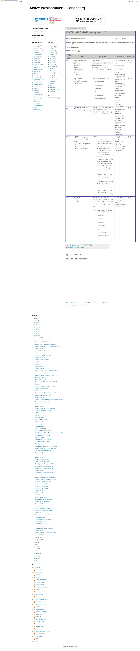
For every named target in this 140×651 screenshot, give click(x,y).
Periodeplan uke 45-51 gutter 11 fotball (45, 464)
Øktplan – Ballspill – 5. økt (42, 402)
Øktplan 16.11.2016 (40, 397)
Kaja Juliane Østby (40, 621)
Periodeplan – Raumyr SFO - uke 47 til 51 (46, 446)
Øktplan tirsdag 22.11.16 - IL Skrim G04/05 (46, 382)
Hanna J (52, 62)
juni (36, 542)
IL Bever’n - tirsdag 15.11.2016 (43, 410)
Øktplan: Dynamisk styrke (41, 353)
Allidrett (36, 45)
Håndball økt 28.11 (40, 366)
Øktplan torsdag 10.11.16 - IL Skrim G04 (45, 448)
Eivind (37, 589)
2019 (35, 329)
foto (35, 38)
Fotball (35, 58)
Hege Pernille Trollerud (42, 599)
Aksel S (52, 45)
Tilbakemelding (38, 31)
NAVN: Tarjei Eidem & (43, 424)
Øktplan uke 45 (39, 453)
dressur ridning (38, 105)
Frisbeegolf (37, 62)
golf (35, 107)
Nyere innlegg (69, 302)
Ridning (36, 88)
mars (36, 548)
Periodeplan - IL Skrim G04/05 (43, 439)
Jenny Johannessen (41, 609)
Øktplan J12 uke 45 (40, 504)
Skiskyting (36, 94)
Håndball (36, 69)
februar (37, 551)
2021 (35, 324)
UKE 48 (37, 362)
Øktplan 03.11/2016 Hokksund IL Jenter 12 (46, 532)
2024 (35, 318)
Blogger (76, 646)
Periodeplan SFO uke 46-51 (42, 435)
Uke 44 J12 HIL (39, 535)
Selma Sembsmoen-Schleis (43, 631)
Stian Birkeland (40, 634)
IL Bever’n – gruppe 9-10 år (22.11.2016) (45, 386)
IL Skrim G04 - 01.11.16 (41, 521)
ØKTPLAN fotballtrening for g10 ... (44, 450)
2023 (35, 320)
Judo (35, 73)
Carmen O (52, 50)
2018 (35, 331)
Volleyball (36, 101)
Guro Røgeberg (40, 594)
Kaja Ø (51, 77)
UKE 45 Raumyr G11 (40, 497)
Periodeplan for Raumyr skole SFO (44, 528)
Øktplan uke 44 (39, 457)
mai (36, 544)
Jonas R (52, 72)
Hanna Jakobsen (40, 597)
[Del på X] (87, 245)
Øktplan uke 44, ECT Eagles (42, 501)
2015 (35, 556)
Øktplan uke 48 (39, 348)
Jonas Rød (38, 616)
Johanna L (52, 70)
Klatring (36, 77)
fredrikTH (72, 247)
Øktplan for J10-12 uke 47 (42, 388)
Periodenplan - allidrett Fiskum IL (43, 499)
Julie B (51, 76)
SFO (35, 90)
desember (38, 338)
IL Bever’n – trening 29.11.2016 (43, 355)
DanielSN (52, 56)
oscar (37, 641)
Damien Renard (40, 584)
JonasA (52, 74)
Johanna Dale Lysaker (41, 611)
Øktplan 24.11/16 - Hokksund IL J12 (44, 375)
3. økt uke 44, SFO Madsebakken (43, 510)
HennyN (52, 64)
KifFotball (77, 247)
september (38, 540)
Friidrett (36, 60)
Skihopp (36, 92)
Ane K (51, 48)
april (36, 546)
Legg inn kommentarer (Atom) (79, 305)
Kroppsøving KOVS (39, 79)
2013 (35, 560)
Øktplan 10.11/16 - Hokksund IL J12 (44, 475)
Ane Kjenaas (39, 572)
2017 (35, 333)
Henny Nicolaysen (40, 602)
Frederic (38, 592)
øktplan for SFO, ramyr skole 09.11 (44, 466)
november (38, 340)
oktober (37, 537)
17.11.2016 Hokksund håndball (43, 430)
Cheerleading (37, 54)
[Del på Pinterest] (91, 245)
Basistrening (37, 50)
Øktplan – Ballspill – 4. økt (42, 459)
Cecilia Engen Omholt (41, 579)
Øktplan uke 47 (39, 384)
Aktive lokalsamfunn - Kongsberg (57, 8)
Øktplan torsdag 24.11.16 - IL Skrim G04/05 (46, 370)
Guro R (51, 60)
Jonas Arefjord (39, 614)
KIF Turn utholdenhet (40, 413)
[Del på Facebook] (89, 245)
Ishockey (36, 71)
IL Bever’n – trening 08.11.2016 (43, 481)
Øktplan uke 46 (39, 406)
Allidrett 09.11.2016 (40, 455)
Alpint (35, 47)
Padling (36, 86)
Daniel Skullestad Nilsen (42, 587)
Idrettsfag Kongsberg (41, 604)
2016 (35, 336)
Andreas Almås (40, 570)
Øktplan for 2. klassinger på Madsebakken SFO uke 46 (49, 399)
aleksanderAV (53, 89)
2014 (35, 558)
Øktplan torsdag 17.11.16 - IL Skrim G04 (45, 393)
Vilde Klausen (39, 636)
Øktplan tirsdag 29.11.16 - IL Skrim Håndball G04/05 (48, 346)
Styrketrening (37, 98)
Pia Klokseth (39, 629)
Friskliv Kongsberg (38, 64)
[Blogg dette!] (86, 245)
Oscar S (52, 83)
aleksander (39, 639)
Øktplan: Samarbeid (40, 357)
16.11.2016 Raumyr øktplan (42, 419)
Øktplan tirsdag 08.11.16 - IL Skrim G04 (45, 477)
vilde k (51, 91)
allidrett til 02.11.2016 (40, 506)
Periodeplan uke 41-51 (41, 517)
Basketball (36, 52)
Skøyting (36, 96)
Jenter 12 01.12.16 (40, 351)
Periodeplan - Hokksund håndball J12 (45, 472)
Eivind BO (52, 58)
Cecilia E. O (53, 52)
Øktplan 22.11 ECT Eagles (42, 373)
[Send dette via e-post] (84, 245)
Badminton (36, 48)
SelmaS (52, 87)
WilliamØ (82, 247)
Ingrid (37, 606)
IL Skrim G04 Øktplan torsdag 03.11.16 (45, 508)
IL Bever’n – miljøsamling (41, 484)
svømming (36, 109)
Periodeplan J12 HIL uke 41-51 (43, 523)
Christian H (52, 54)
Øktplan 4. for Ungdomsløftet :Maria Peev (45, 479)
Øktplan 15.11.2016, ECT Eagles (43, 395)
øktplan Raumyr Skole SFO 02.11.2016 (45, 526)
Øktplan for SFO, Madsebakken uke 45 (45, 468)
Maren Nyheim (39, 626)
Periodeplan (38, 444)
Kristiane (38, 624)
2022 (35, 322)
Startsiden (87, 302)
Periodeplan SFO (39, 426)
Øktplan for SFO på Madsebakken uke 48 (45, 344)
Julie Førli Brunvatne (41, 619)
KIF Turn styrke (39, 417)
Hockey (36, 67)
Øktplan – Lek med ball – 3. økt (43, 515)
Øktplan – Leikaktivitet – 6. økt (43, 342)
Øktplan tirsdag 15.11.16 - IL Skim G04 (45, 408)
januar (37, 553)
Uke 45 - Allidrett (39, 495)
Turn (35, 100)
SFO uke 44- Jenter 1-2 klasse (43, 519)
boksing (36, 103)
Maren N (52, 81)
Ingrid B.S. (52, 66)
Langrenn (36, 82)
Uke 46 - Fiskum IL (40, 437)
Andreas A (52, 47)
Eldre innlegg (105, 302)
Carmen (38, 577)
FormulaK (36, 56)
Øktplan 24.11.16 (39, 368)
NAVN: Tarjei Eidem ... (43, 428)
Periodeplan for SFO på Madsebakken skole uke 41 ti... (49, 433)
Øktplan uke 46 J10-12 (41, 404)
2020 (35, 327)
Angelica (38, 574)
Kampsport (36, 75)
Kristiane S (52, 79)
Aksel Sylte (38, 567)
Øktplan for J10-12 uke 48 (42, 359)
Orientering (37, 84)
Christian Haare (40, 582)
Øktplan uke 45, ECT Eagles (42, 461)
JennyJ (51, 68)
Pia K (51, 85)
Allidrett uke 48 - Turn (40, 377)
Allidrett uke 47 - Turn (40, 379)
